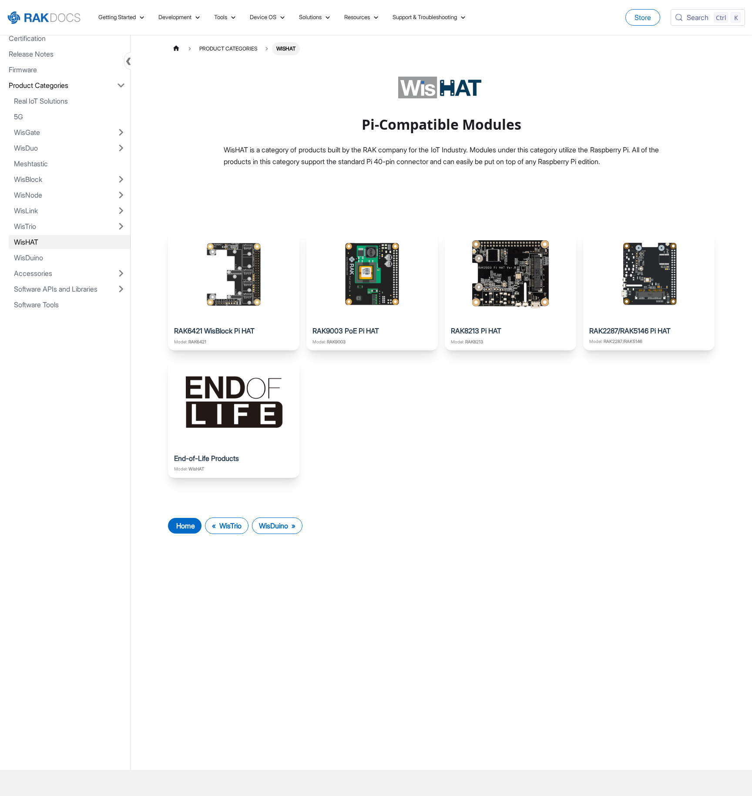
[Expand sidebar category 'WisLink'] (121, 211)
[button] (67, 85)
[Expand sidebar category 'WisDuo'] (121, 148)
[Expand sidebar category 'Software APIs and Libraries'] (121, 289)
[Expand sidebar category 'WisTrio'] (121, 226)
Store (642, 17)
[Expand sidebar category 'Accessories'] (121, 273)
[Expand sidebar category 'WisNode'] (121, 195)
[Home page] (176, 48)
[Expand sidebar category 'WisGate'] (121, 132)
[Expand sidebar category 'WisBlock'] (121, 179)
